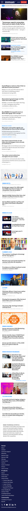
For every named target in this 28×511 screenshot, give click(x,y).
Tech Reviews (7, 396)
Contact (3, 449)
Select (3, 472)
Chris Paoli (6, 302)
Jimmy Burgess (7, 257)
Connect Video (5, 491)
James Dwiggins (16, 308)
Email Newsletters (6, 493)
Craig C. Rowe (7, 403)
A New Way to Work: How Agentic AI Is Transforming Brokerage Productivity (18, 376)
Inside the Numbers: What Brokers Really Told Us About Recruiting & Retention (18, 366)
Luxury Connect (7, 484)
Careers (3, 463)
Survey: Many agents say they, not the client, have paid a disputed (13, 203)
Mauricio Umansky (8, 295)
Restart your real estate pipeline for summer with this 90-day (13, 261)
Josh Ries (6, 263)
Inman (4, 164)
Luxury (4, 287)
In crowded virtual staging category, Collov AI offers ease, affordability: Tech (13, 401)
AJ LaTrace (14, 42)
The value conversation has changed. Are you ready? (11, 155)
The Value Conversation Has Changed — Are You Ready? (18, 219)
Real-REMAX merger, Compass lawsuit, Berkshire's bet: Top (17, 57)
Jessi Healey (6, 108)
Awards (3, 501)
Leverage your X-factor (17, 231)
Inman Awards (7, 326)
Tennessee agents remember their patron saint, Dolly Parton (13, 23)
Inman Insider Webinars (10, 352)
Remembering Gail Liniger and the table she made (13, 99)
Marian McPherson (8, 33)
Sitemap (3, 459)
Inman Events (4, 478)
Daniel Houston (7, 191)
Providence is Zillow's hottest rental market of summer (14, 267)
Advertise (3, 453)
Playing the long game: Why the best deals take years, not (14, 300)
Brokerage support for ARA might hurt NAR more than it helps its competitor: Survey (13, 189)
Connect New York (7, 480)
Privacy (3, 466)
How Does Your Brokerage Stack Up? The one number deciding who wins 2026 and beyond (18, 357)
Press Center (4, 461)
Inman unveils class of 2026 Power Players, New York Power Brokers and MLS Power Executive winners (13, 336)
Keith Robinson (7, 308)
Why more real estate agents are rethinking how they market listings (13, 128)
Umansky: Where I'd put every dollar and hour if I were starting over (13, 293)
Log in (18, 2)
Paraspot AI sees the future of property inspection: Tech (13, 408)
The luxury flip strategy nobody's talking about (12, 306)
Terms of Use (4, 468)
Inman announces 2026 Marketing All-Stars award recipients (13, 329)
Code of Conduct (5, 464)
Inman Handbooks (5, 489)
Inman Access (7, 212)
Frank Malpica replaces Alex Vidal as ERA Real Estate (13, 86)
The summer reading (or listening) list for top (13, 254)
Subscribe (23, 2)
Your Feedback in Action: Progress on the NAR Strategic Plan (18, 48)
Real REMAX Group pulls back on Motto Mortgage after (12, 112)
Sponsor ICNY (4, 457)
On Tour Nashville (7, 486)
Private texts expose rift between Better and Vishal (19, 39)
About (2, 448)
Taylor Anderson (7, 151)
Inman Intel (6, 183)
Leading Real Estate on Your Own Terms (18, 225)
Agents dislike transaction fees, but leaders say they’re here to (13, 196)
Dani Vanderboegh (16, 60)
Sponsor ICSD (4, 455)
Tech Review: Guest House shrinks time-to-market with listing (13, 414)
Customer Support (6, 451)
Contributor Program (6, 499)
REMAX (14, 136)
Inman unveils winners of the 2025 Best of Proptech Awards (13, 343)
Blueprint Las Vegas (8, 487)
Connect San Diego (8, 482)
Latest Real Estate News (7, 495)
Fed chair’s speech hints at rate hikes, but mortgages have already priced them (13, 142)
